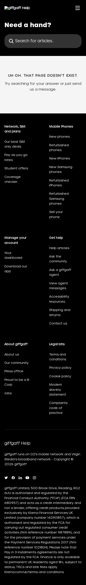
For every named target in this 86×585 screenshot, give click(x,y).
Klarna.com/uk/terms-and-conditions (34, 572)
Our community (16, 363)
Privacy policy (60, 368)
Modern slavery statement (57, 389)
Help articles (59, 248)
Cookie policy (60, 376)
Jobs (8, 393)
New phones (59, 137)
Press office (13, 371)
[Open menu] (78, 8)
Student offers (16, 168)
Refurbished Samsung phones (59, 198)
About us (11, 354)
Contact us (58, 323)
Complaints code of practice (58, 408)
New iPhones (59, 158)
